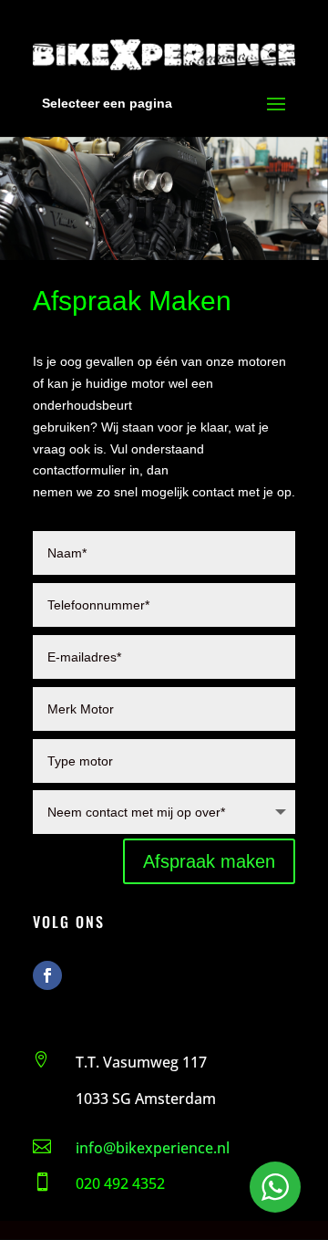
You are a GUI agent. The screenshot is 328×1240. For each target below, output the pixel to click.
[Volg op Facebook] (47, 975)
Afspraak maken (209, 861)
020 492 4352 (120, 1183)
